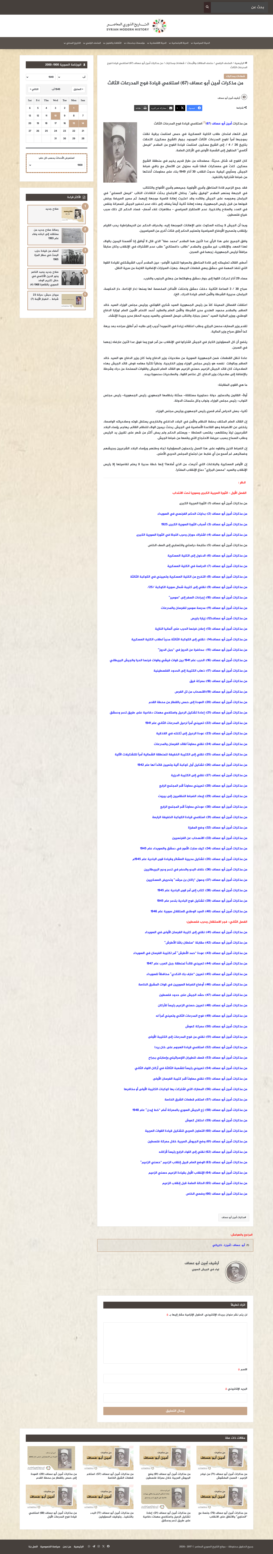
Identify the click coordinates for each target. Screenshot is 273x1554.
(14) (209, 639)
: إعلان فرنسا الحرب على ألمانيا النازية (180, 629)
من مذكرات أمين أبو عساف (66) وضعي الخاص (216, 1194)
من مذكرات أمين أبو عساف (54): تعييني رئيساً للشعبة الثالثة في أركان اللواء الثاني (191, 1068)
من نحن (67, 1547)
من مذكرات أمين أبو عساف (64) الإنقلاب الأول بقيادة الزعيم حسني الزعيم (197, 1173)
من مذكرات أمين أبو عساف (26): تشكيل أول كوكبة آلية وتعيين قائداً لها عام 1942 (192, 765)
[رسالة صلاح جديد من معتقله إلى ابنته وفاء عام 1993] (73, 235)
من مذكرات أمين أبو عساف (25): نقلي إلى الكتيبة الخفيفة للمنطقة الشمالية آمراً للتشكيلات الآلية (181, 754)
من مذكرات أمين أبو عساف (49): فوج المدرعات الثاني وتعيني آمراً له (201, 1016)
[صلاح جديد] (73, 214)
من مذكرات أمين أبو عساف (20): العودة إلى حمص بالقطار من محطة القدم (198, 702)
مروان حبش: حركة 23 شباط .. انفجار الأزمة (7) (45, 297)
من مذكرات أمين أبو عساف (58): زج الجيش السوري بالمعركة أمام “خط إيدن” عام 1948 (190, 1110)
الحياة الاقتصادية (158, 43)
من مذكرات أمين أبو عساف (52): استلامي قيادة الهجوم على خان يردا (200, 1047)
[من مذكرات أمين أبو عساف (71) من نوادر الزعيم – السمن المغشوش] (221, 1458)
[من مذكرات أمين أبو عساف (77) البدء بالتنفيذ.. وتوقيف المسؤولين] (108, 1497)
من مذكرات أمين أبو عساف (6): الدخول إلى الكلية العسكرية (207, 556)
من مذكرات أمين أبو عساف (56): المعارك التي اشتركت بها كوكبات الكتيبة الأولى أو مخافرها (185, 1089)
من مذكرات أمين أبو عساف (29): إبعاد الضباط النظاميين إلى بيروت (202, 796)
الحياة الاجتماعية (179, 43)
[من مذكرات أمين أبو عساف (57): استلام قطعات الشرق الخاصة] (108, 1458)
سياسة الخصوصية (50, 1547)
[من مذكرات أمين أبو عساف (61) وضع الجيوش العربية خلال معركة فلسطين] (164, 1458)
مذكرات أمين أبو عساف (233, 1218)
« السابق (78, 89)
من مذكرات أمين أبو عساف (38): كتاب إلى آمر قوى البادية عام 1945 (202, 890)
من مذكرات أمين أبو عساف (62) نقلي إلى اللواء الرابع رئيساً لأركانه (203, 1152)
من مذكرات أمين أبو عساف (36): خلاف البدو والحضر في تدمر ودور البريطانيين (195, 869)
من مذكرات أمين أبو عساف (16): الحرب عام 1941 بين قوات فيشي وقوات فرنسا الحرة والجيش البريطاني (178, 660)
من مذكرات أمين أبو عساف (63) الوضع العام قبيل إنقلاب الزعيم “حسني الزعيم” (193, 1162)
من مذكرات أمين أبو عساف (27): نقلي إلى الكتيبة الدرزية (209, 775)
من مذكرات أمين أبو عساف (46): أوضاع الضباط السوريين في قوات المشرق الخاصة (192, 984)
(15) (208, 650)
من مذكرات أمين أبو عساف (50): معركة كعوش (216, 1026)
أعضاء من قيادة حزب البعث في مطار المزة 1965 (46, 255)
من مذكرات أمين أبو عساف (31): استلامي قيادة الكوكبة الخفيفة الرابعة (199, 817)
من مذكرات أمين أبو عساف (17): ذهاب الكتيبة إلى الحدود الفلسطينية (200, 671)
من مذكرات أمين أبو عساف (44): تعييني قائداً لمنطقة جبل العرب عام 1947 (197, 963)
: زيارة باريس (198, 618)
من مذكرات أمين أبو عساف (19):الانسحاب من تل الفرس (211, 692)
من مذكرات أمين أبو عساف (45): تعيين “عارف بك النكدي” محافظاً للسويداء (196, 974)
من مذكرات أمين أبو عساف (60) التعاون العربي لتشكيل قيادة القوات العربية (196, 1131)
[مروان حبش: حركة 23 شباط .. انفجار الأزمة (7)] (73, 300)
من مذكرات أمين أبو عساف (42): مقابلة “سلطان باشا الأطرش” (205, 943)
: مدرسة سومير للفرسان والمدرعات (184, 608)
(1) (204, 122)
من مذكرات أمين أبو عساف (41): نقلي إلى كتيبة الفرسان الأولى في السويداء (196, 932)
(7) (209, 566)
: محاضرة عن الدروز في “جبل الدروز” (181, 650)
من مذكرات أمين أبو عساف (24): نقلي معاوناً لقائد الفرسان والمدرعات (200, 744)
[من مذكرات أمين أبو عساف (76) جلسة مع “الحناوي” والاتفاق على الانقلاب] (221, 1497)
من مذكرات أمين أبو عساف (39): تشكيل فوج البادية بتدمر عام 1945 (202, 901)
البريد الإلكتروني (236, 1389)
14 (83, 123)
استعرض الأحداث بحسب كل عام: (56, 158)
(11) (209, 608)
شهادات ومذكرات (174, 63)
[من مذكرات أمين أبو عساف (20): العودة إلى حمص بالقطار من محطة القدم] (51, 1458)
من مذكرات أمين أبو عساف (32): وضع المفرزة (217, 828)
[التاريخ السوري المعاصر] (136, 26)
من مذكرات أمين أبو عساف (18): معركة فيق (218, 681)
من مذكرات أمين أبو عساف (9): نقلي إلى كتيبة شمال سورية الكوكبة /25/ (197, 587)
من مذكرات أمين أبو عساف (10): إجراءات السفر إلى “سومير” (208, 597)
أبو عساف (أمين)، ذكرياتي (228, 1245)
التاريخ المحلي (73, 43)
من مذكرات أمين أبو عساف (229, 566)
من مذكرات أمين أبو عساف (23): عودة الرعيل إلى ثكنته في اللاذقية (201, 733)
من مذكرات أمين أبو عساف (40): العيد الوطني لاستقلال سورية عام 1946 (199, 911)
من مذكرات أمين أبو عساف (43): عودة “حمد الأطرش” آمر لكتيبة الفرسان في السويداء (190, 953)
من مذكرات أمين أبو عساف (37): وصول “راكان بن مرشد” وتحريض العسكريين (196, 880)
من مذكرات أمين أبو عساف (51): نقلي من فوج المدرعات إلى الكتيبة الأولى (197, 1037)
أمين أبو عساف (221, 123)
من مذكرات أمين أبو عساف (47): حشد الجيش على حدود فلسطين (203, 995)
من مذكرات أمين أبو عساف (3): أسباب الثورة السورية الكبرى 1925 (204, 524)
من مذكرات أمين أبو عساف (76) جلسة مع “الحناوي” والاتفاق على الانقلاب (222, 1515)
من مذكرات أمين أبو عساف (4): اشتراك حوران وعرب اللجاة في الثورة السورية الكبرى (191, 535)
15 (74, 123)
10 (55, 116)
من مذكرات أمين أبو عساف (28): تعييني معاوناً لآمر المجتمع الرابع (203, 786)
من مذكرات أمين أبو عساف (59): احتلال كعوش (216, 1120)
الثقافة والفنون (114, 43)
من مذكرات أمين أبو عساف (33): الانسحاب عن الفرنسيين (209, 838)
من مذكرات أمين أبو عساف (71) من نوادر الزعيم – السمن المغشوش (223, 1476)
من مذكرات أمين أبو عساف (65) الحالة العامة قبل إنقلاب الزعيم (204, 1183)
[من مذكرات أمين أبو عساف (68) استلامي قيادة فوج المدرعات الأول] (51, 1497)
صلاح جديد (52, 209)
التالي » (34, 89)
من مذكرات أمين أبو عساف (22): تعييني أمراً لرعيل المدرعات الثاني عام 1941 (196, 723)
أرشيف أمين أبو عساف (229, 98)
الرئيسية (239, 63)
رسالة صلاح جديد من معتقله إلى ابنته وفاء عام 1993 (45, 234)
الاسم (242, 1369)
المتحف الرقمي (93, 43)
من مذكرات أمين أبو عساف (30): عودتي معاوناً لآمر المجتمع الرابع (203, 807)
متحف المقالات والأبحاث (200, 63)
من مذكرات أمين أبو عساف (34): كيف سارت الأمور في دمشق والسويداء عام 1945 (193, 848)
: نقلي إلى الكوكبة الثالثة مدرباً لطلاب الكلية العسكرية (169, 639)
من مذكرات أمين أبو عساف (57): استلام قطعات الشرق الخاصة (205, 1099)
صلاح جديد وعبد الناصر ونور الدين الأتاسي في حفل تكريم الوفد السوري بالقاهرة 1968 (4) (44, 278)
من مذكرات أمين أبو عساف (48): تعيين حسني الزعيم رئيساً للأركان (202, 1005)
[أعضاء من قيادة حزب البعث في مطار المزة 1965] (73, 256)
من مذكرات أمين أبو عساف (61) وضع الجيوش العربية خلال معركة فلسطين (197, 1141)
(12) (209, 618)
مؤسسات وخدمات (136, 43)
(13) (208, 629)
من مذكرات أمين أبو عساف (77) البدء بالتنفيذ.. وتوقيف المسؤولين (112, 1515)
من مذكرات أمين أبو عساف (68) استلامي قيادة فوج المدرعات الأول (53, 1515)
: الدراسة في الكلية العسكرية (186, 566)
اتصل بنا (33, 1547)
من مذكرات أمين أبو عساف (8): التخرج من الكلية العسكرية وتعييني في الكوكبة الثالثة (188, 577)
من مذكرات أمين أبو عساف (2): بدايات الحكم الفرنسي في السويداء (202, 514)
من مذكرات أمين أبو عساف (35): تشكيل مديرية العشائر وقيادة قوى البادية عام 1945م (190, 859)
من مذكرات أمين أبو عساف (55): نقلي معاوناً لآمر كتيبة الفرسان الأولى (200, 1079)
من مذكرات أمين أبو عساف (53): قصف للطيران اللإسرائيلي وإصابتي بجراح (197, 1058)
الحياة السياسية (201, 43)
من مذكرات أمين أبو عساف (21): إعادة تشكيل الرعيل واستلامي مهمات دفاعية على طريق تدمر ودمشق (178, 712)
